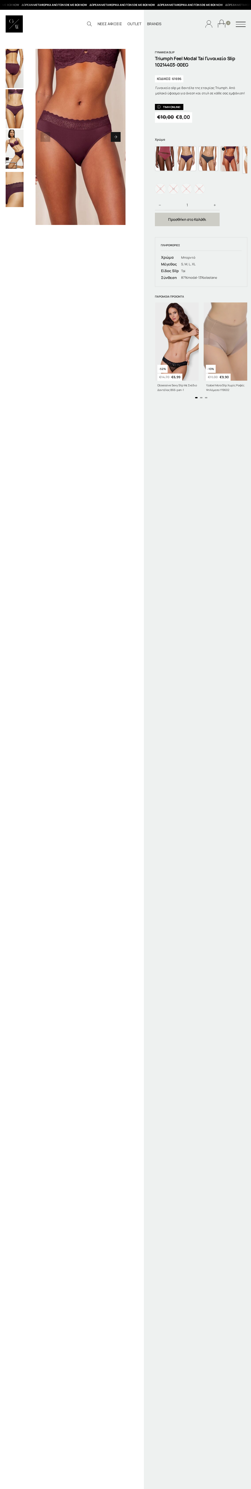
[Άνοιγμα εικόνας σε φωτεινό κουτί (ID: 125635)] (81, 137)
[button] (45, 137)
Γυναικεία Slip (165, 52)
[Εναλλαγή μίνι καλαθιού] (221, 23)
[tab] (196, 397)
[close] (241, 24)
